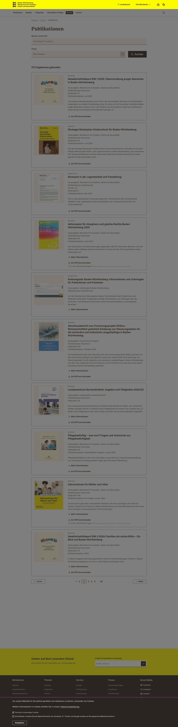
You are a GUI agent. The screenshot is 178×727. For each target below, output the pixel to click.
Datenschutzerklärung (70, 707)
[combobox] (143, 4)
